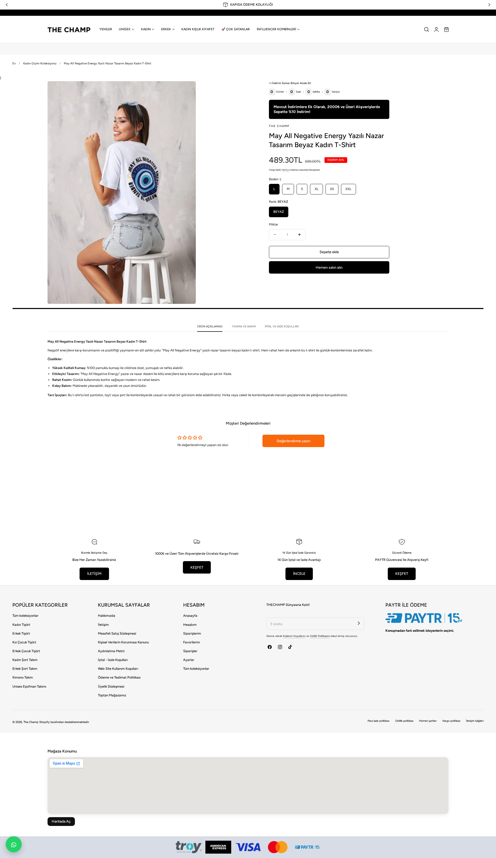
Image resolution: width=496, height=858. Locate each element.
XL (317, 189)
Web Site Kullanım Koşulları (118, 669)
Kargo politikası (451, 720)
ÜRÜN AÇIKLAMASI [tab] (209, 326)
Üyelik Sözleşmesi (111, 686)
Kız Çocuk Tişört (24, 642)
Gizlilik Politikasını (320, 636)
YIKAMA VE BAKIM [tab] (244, 326)
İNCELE (299, 573)
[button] (426, 29)
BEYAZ (278, 212)
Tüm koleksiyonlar (25, 616)
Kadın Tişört (21, 625)
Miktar (273, 224)
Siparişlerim (192, 633)
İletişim (103, 625)
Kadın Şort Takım (24, 660)
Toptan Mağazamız (112, 695)
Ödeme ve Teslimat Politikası (119, 677)
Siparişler (190, 651)
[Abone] (359, 623)
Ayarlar (188, 660)
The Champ (31, 722)
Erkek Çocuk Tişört (26, 651)
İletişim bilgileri (475, 720)
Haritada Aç (61, 821)
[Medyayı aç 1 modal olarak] (187, 90)
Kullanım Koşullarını (294, 636)
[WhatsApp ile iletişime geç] (14, 844)
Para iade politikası (378, 720)
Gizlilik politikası (404, 720)
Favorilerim (191, 642)
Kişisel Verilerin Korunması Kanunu (123, 642)
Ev (14, 63)
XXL (348, 189)
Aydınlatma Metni (111, 651)
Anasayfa (190, 616)
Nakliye (286, 169)
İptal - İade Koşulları (113, 660)
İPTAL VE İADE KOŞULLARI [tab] (282, 326)
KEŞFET (196, 567)
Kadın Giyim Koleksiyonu (39, 63)
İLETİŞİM (94, 573)
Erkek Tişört (21, 633)
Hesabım (190, 625)
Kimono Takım (22, 677)
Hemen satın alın (329, 267)
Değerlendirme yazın (293, 441)
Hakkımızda (106, 616)
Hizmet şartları (428, 720)
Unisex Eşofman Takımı (29, 686)
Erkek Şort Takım (24, 669)
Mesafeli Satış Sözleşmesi (117, 633)
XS (332, 189)
